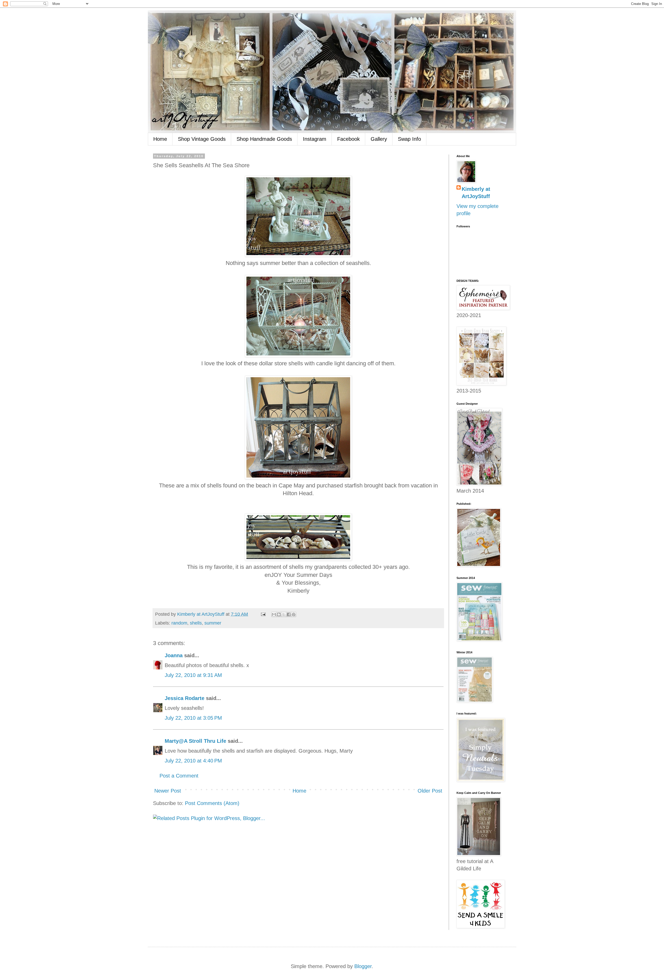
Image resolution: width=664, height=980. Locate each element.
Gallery (379, 139)
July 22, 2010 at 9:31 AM (193, 675)
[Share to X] (283, 614)
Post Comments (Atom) (212, 803)
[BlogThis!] (278, 614)
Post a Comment (179, 776)
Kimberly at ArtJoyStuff (476, 192)
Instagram (314, 139)
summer (212, 623)
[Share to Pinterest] (293, 614)
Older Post (430, 791)
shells (196, 623)
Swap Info (409, 139)
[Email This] (273, 614)
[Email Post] (263, 614)
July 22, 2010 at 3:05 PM (193, 718)
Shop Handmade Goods (264, 139)
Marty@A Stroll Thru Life (195, 741)
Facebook (348, 139)
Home (160, 139)
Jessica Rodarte (184, 698)
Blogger (363, 966)
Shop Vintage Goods (202, 139)
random (179, 623)
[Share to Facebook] (288, 614)
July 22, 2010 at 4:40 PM (193, 761)
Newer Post (167, 791)
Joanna (174, 655)
